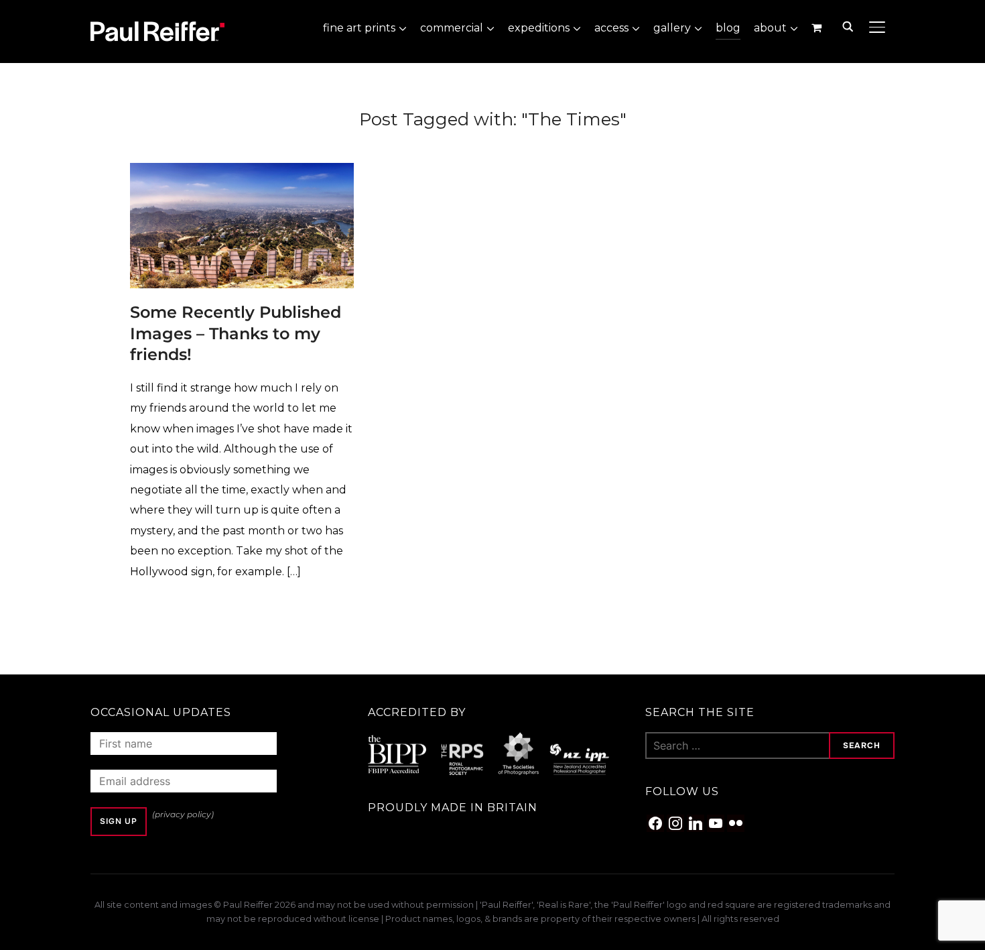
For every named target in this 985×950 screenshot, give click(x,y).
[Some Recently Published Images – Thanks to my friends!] (242, 172)
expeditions (539, 27)
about (770, 27)
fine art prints (359, 27)
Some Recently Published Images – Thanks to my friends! (235, 332)
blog (728, 27)
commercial (451, 27)
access (611, 27)
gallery (672, 27)
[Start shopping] (817, 27)
